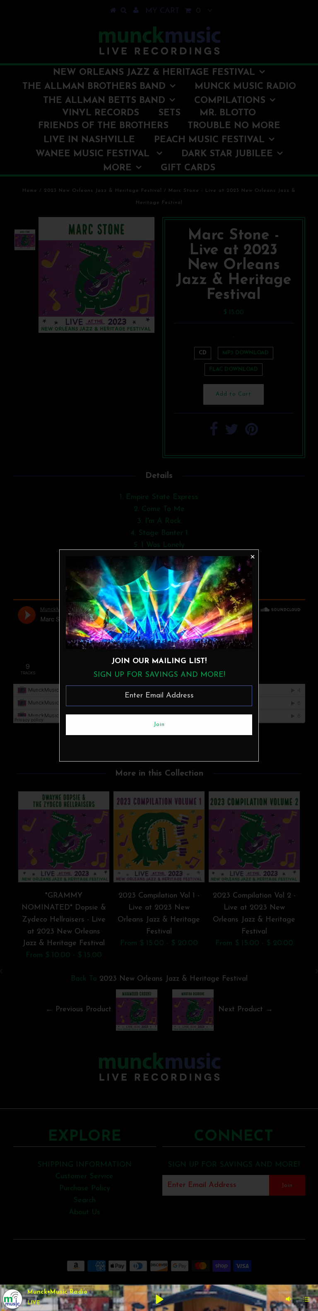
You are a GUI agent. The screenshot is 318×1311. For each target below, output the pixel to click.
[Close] (252, 556)
